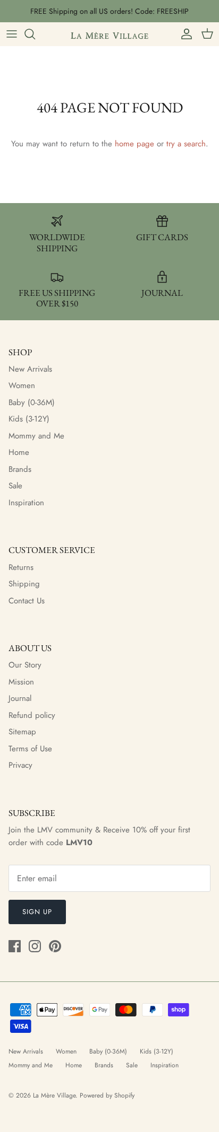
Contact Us (27, 601)
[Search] (35, 34)
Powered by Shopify (107, 1095)
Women (22, 385)
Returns (21, 567)
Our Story (25, 665)
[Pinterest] (55, 946)
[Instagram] (35, 946)
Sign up (37, 912)
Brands (20, 469)
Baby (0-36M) (32, 402)
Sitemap (22, 732)
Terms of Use (30, 748)
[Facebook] (15, 946)
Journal (20, 698)
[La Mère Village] (109, 34)
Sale (15, 486)
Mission (21, 682)
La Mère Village (54, 1095)
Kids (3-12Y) (29, 419)
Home (19, 452)
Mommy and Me (36, 436)
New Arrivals (30, 369)
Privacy (20, 765)
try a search (186, 144)
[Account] (184, 34)
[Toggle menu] (11, 34)
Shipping (24, 584)
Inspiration (26, 502)
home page (134, 144)
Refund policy (32, 715)
